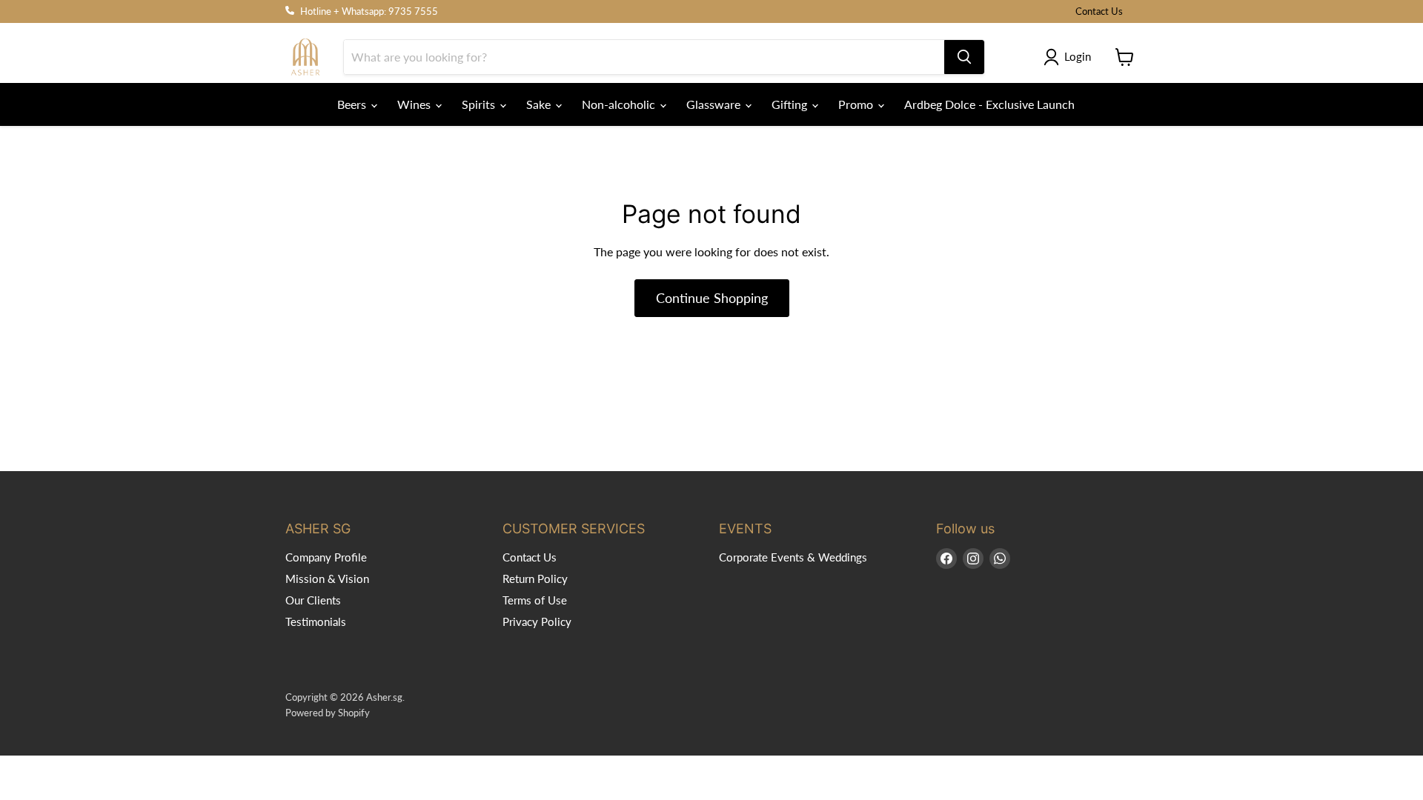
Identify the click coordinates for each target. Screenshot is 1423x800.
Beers (353, 104)
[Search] (964, 57)
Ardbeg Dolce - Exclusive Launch (989, 104)
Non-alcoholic (620, 104)
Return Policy (535, 578)
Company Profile (326, 557)
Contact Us (1099, 11)
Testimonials (315, 621)
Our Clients (313, 600)
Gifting (791, 104)
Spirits (480, 104)
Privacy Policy (536, 621)
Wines (415, 104)
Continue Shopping (712, 298)
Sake (540, 104)
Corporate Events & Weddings (793, 557)
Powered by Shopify (327, 713)
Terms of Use (534, 600)
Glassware (714, 104)
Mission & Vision (327, 578)
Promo (857, 104)
